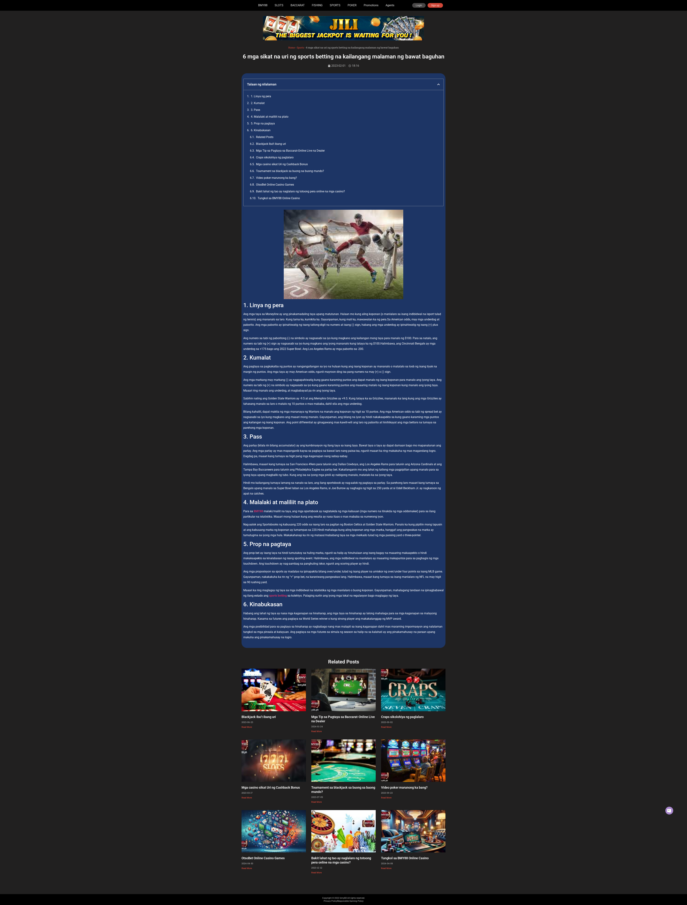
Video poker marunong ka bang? (276, 177)
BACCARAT (298, 5)
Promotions (371, 5)
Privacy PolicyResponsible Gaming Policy (344, 901)
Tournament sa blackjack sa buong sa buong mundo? (290, 171)
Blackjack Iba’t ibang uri (271, 144)
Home (291, 47)
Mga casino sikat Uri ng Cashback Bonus (282, 164)
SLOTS (279, 5)
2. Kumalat (258, 103)
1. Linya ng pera (261, 96)
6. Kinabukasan (261, 130)
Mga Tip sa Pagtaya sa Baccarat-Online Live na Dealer (290, 150)
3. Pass (255, 110)
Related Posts (264, 137)
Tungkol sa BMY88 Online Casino (279, 198)
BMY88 (262, 5)
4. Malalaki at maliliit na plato (269, 116)
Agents (390, 5)
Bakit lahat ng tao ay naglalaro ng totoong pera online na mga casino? (300, 191)
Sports (300, 47)
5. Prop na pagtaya (263, 123)
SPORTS (335, 5)
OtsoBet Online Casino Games (275, 184)
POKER (352, 5)
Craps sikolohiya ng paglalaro (275, 157)
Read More (247, 727)
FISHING (317, 5)
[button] (438, 84)
